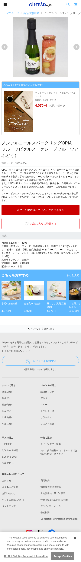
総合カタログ (47, 391)
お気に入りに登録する (43, 223)
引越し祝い (7, 423)
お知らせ (6, 480)
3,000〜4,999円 (10, 450)
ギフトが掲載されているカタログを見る (40, 210)
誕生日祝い (7, 391)
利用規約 (45, 480)
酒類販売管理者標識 (50, 486)
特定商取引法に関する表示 (54, 499)
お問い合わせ (9, 493)
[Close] (75, 538)
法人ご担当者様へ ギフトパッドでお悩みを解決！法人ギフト (58, 452)
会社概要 (45, 512)
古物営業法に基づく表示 (52, 493)
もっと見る (72, 275)
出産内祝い (7, 417)
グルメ (43, 397)
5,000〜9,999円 (10, 456)
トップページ (11, 13)
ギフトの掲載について (13, 499)
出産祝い (6, 410)
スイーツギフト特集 (50, 443)
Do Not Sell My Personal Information (26, 556)
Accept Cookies (62, 556)
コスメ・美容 (47, 423)
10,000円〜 (8, 463)
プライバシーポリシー (51, 505)
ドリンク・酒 (47, 410)
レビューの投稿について (14, 350)
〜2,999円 (7, 443)
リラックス (46, 417)
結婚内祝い (7, 404)
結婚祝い (6, 397)
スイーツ (45, 404)
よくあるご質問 (10, 486)
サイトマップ (9, 505)
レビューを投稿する (45, 361)
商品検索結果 (31, 13)
